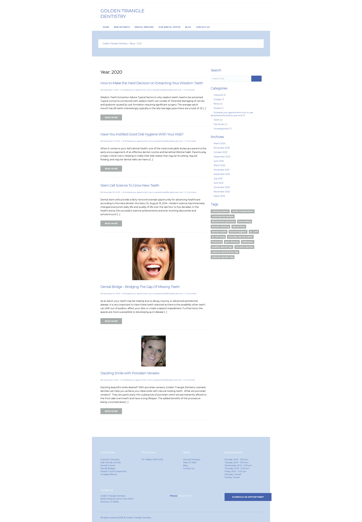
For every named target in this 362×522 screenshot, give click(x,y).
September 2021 (222, 174)
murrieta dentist (244, 247)
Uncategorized (221, 128)
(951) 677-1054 (185, 496)
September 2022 (222, 156)
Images (217, 99)
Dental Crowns (107, 465)
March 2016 (219, 196)
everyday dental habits (240, 236)
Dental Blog (244, 221)
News (216, 103)
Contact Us (203, 27)
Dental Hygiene (238, 231)
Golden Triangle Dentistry (122, 13)
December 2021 (222, 169)
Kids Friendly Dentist (110, 462)
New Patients (122, 27)
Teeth (216, 120)
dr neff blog (218, 236)
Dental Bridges (107, 468)
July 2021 (218, 178)
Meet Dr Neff (189, 462)
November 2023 (222, 148)
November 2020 (222, 191)
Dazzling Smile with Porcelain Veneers (129, 373)
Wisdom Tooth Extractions (113, 471)
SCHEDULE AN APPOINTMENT (248, 497)
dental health (219, 231)
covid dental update (223, 216)
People (217, 108)
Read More (111, 117)
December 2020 (222, 187)
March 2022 (219, 165)
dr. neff (254, 231)
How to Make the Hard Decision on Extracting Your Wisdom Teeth (151, 83)
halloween (247, 242)
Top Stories (219, 124)
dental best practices (223, 221)
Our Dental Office (169, 27)
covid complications (243, 211)
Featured (218, 95)
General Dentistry (191, 459)
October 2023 (220, 152)
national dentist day (222, 257)
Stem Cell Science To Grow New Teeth (129, 185)
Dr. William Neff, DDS (152, 459)
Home (106, 27)
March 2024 (219, 143)
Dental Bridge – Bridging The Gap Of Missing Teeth (140, 287)
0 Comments (189, 90)
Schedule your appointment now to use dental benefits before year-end (152, 90)
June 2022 (219, 161)
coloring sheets (220, 211)
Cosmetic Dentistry (110, 459)
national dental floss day (225, 252)
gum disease (232, 242)
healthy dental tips (222, 247)
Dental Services (144, 27)
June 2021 (219, 183)
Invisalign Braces (108, 474)
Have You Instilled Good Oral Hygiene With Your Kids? (142, 134)
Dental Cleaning (220, 226)
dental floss (238, 226)
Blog (188, 27)
